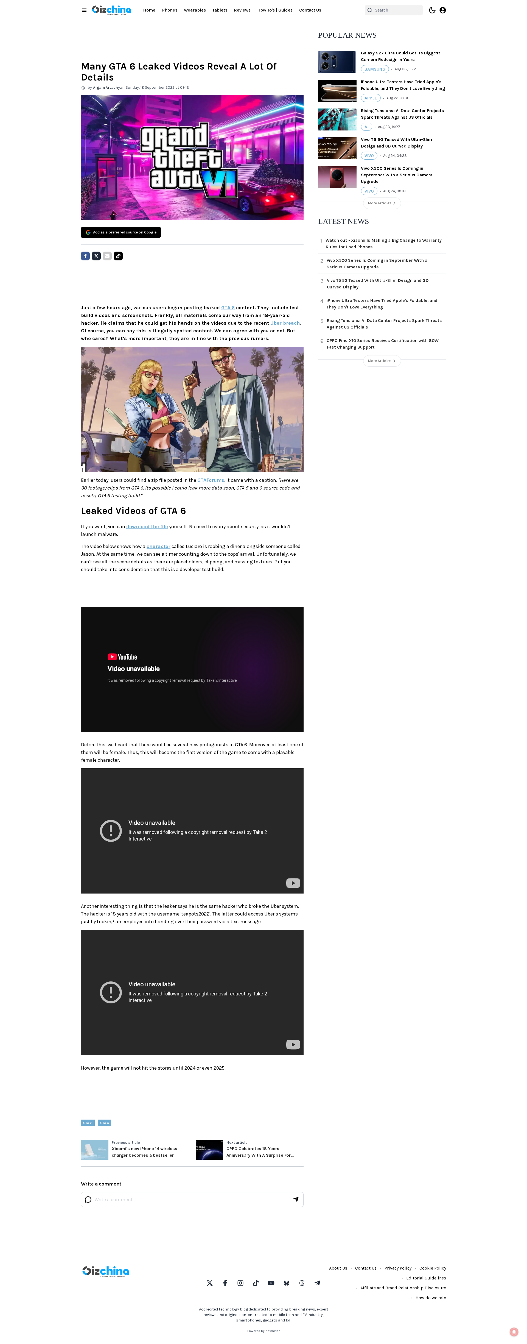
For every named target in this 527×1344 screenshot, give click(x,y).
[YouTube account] (271, 1283)
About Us (338, 1268)
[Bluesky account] (286, 1283)
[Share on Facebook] (85, 256)
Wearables (195, 10)
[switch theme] (432, 10)
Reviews (242, 10)
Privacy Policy (398, 1268)
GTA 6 (228, 308)
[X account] (209, 1283)
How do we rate (431, 1297)
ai (367, 126)
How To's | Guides (275, 10)
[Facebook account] (225, 1283)
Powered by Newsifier (263, 1331)
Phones (169, 10)
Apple (371, 98)
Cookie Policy (432, 1268)
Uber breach (285, 323)
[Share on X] (96, 256)
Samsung (375, 69)
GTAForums (210, 480)
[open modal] (442, 10)
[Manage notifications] (514, 1332)
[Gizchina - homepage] (111, 10)
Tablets (219, 10)
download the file (147, 527)
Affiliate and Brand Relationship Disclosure (403, 1287)
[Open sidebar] (84, 10)
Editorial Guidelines (426, 1278)
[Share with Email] (107, 256)
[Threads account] (302, 1283)
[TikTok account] (256, 1283)
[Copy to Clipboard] (118, 256)
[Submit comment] (295, 1199)
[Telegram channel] (317, 1283)
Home (149, 10)
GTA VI (87, 1123)
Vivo (369, 155)
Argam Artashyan (109, 87)
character (158, 546)
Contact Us (310, 10)
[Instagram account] (240, 1283)
